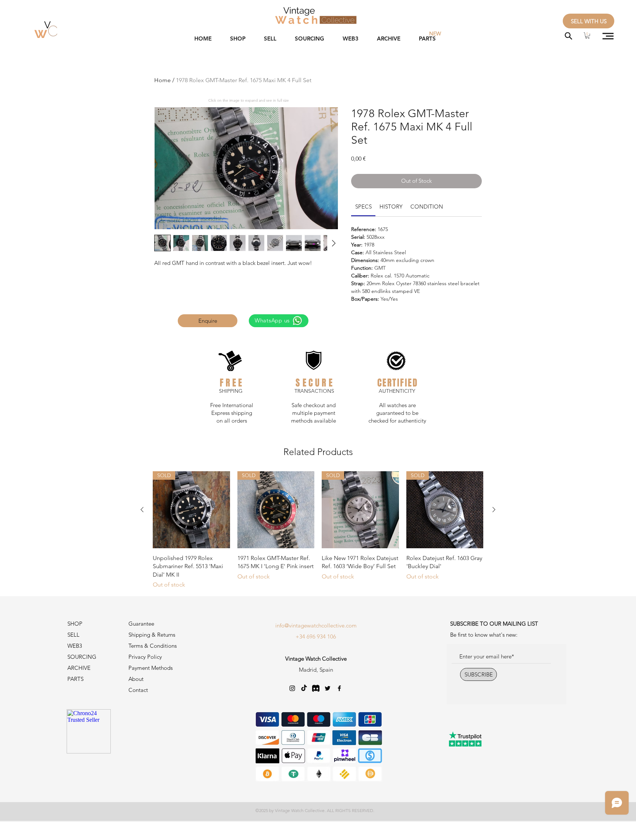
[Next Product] (494, 509)
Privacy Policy (145, 656)
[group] (318, 530)
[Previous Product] (142, 509)
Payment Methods (151, 667)
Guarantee (141, 623)
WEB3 (74, 645)
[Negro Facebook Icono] (339, 688)
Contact (138, 689)
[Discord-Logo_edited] (315, 688)
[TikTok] (304, 688)
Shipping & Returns (151, 634)
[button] (587, 35)
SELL (73, 634)
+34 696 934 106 (316, 636)
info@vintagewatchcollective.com (316, 625)
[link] (363, 206)
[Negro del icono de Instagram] (292, 688)
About (136, 678)
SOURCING (81, 656)
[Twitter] (327, 688)
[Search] (568, 36)
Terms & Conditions (152, 645)
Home (162, 80)
